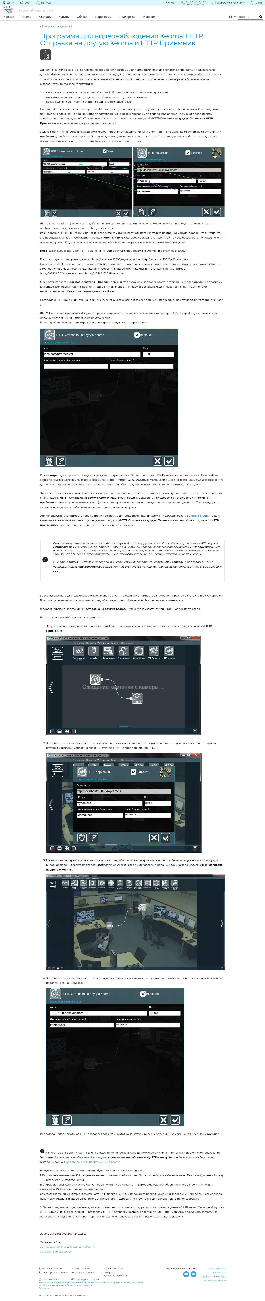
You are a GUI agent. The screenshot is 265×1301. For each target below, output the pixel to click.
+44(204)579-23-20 (52, 1268)
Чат (173, 2)
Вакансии (44, 1288)
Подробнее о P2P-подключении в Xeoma (92, 1161)
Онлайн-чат (219, 1272)
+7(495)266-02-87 (113, 1268)
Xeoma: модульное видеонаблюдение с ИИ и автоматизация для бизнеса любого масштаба (91, 1282)
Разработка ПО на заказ (213, 1276)
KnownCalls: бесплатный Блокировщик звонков (65, 1285)
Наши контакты (217, 1268)
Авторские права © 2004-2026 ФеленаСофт (63, 1295)
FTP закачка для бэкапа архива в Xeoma (67, 1247)
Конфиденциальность (214, 1280)
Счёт (27, 2)
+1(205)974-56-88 (80, 1268)
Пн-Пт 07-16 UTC (53, 1279)
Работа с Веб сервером (56, 1251)
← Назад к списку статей (56, 26)
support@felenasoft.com (231, 2)
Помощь (46, 2)
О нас (258, 2)
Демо (9, 2)
